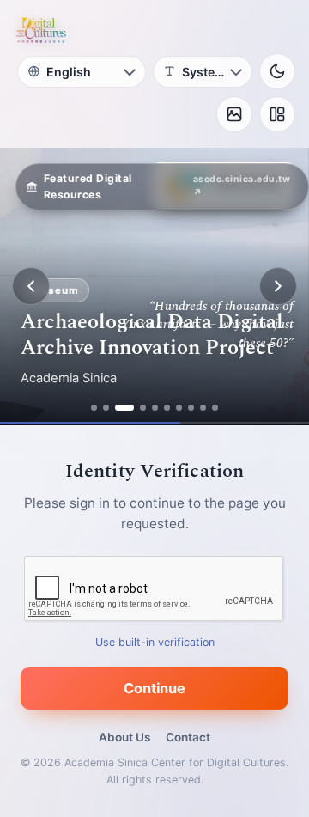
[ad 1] (94, 408)
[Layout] (277, 114)
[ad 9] (203, 408)
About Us (124, 737)
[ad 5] (155, 408)
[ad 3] (124, 408)
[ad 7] (179, 408)
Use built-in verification (155, 642)
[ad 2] (106, 408)
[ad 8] (191, 408)
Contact (188, 737)
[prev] (31, 286)
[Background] (234, 114)
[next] (278, 286)
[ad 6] (167, 408)
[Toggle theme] (277, 71)
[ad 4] (143, 408)
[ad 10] (215, 408)
